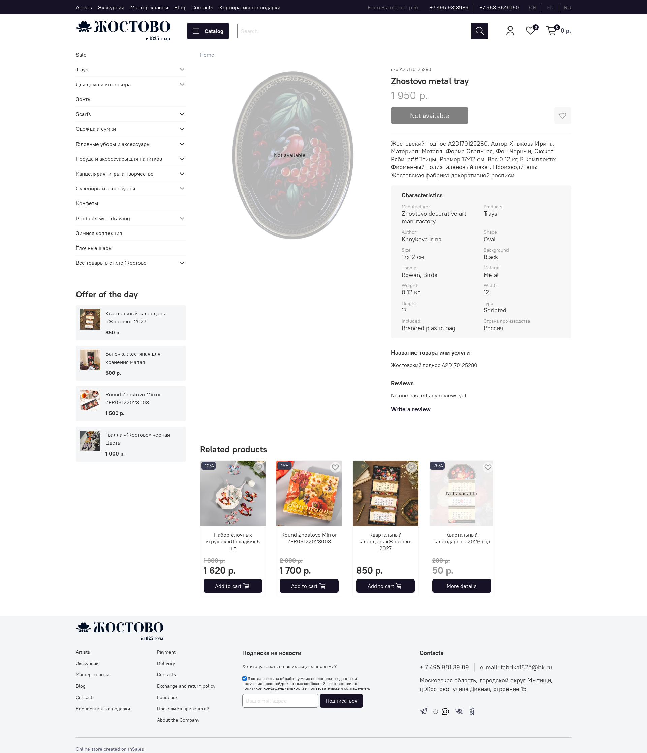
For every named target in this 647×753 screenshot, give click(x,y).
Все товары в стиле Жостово (111, 262)
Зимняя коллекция (99, 233)
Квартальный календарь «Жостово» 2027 (385, 542)
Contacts (202, 7)
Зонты (83, 99)
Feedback (167, 697)
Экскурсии (111, 7)
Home (207, 54)
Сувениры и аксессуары (105, 188)
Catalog (214, 31)
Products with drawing (103, 218)
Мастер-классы (149, 7)
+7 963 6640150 (499, 7)
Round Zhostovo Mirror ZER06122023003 (309, 538)
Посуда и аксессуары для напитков (119, 158)
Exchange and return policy (186, 686)
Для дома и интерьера (103, 84)
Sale (81, 54)
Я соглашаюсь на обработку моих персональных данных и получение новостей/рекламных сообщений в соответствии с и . (306, 683)
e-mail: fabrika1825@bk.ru (516, 667)
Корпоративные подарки (249, 7)
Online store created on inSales (110, 749)
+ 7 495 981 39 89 (444, 667)
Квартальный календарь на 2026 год (461, 538)
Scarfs (83, 114)
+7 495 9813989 (449, 7)
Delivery (166, 663)
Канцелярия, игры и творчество (115, 173)
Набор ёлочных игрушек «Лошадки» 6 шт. (233, 542)
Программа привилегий (183, 708)
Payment (166, 652)
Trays (82, 69)
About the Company (178, 720)
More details (461, 586)
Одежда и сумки (96, 128)
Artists (84, 7)
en (550, 7)
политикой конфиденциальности (273, 688)
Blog (179, 7)
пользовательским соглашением (338, 688)
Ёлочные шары (94, 248)
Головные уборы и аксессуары (113, 143)
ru (567, 7)
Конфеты (87, 203)
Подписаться (341, 700)
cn (532, 7)
